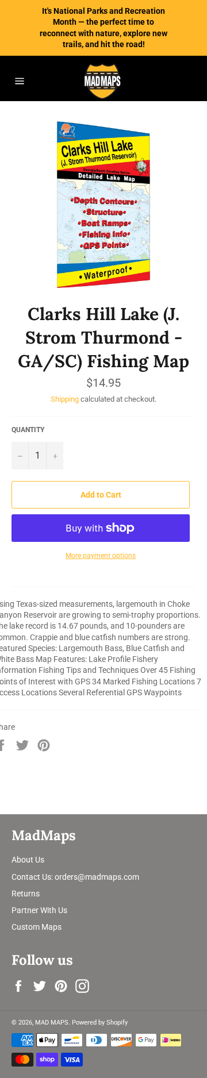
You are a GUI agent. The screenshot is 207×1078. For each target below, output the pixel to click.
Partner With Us (39, 910)
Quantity (28, 430)
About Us (28, 859)
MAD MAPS (51, 1022)
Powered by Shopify (100, 1022)
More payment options (101, 556)
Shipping (65, 399)
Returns (26, 893)
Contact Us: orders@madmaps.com (75, 876)
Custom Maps (37, 926)
